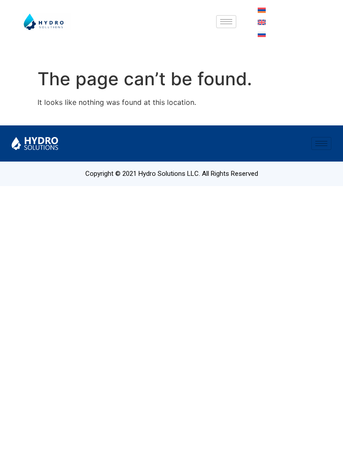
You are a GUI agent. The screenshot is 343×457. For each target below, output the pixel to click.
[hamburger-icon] (226, 21)
